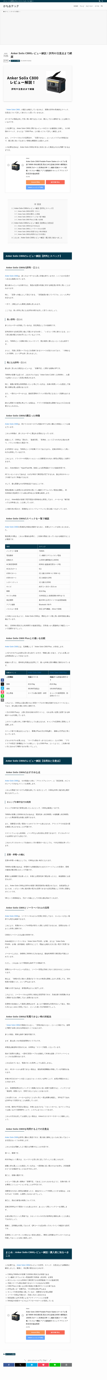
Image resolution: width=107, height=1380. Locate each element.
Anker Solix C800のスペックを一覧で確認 (32, 217)
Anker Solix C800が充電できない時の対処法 (32, 231)
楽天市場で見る (55, 182)
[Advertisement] (53, 28)
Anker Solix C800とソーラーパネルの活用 (32, 229)
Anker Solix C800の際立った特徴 (29, 214)
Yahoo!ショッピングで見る (35, 187)
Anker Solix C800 (13, 109)
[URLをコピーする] (66, 1365)
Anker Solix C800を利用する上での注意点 (32, 234)
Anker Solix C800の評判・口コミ (29, 211)
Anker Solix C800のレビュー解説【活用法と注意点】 (34, 223)
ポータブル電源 (15, 60)
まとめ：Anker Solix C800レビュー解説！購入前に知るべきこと (38, 238)
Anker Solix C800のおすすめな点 (29, 226)
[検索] (102, 1)
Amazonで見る (35, 182)
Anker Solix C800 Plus (58, 672)
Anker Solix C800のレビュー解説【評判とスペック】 (34, 208)
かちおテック (11, 6)
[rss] (99, 1)
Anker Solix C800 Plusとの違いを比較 (30, 219)
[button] (8, 1365)
